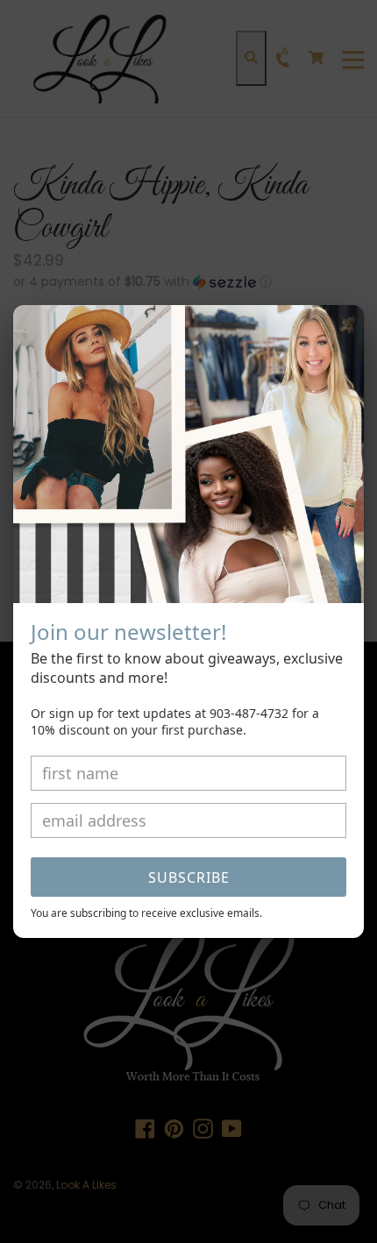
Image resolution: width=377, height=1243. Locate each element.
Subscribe (189, 877)
